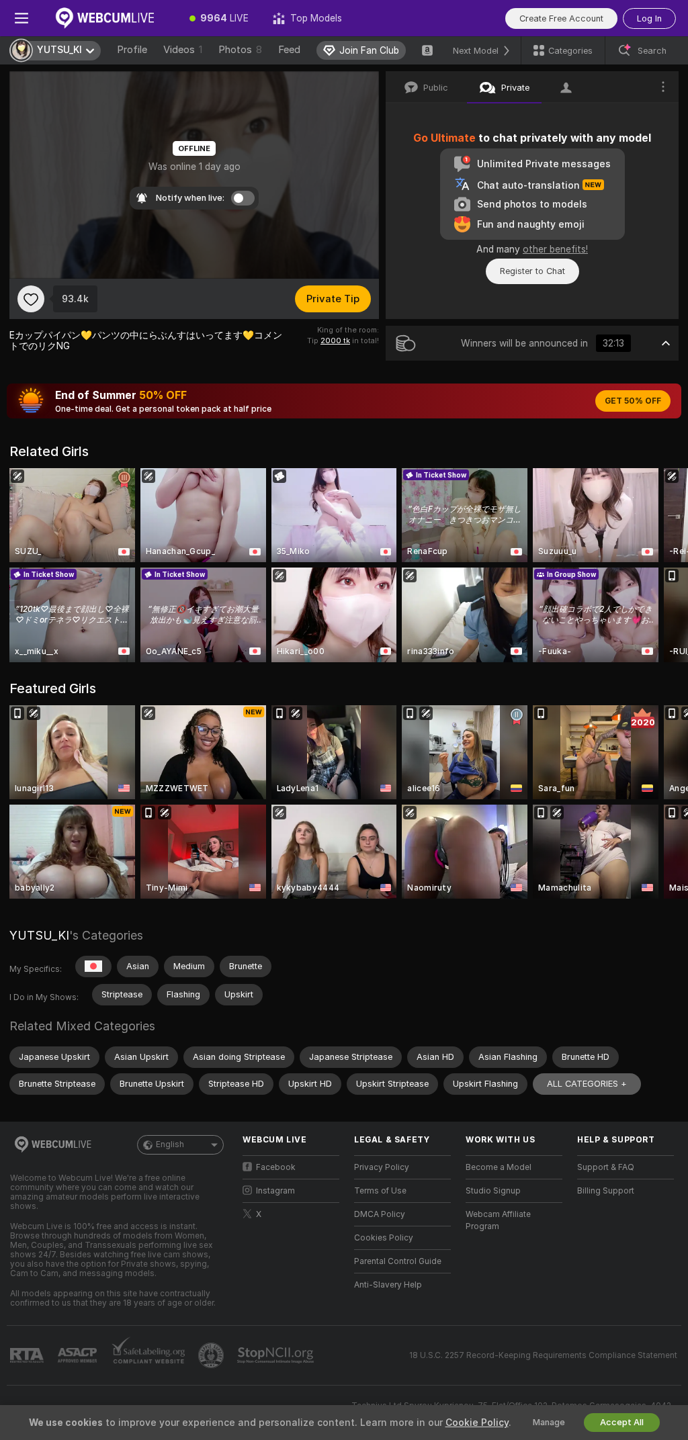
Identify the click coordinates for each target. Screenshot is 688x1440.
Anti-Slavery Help (388, 1285)
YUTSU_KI (39, 935)
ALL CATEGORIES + (587, 1084)
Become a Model (498, 1167)
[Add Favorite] (30, 298)
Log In (649, 18)
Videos (182, 50)
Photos (240, 50)
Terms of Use (380, 1191)
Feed (289, 50)
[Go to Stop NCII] (276, 1355)
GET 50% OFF (633, 401)
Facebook (276, 1167)
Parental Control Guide (397, 1261)
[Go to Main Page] (110, 18)
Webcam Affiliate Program (498, 1220)
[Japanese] (93, 966)
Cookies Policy (383, 1238)
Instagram (275, 1191)
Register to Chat (532, 271)
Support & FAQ (605, 1167)
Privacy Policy (381, 1167)
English (170, 1144)
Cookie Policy (477, 1422)
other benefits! (555, 249)
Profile (132, 50)
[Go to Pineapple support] (212, 1355)
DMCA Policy (379, 1214)
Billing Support (605, 1191)
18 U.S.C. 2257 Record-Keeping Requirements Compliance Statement (543, 1355)
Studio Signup (493, 1191)
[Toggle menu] (21, 18)
